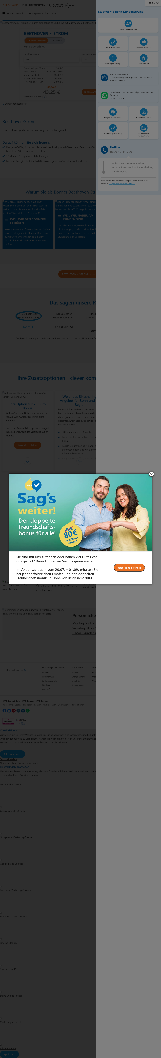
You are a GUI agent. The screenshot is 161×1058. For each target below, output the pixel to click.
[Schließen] (151, 474)
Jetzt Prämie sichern (129, 567)
